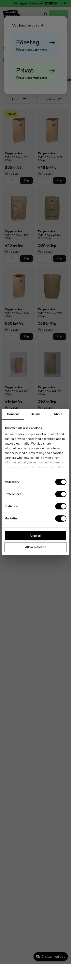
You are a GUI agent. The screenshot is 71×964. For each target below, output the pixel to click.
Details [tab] (35, 414)
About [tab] (58, 414)
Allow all (35, 535)
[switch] (61, 494)
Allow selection (35, 547)
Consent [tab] (13, 414)
